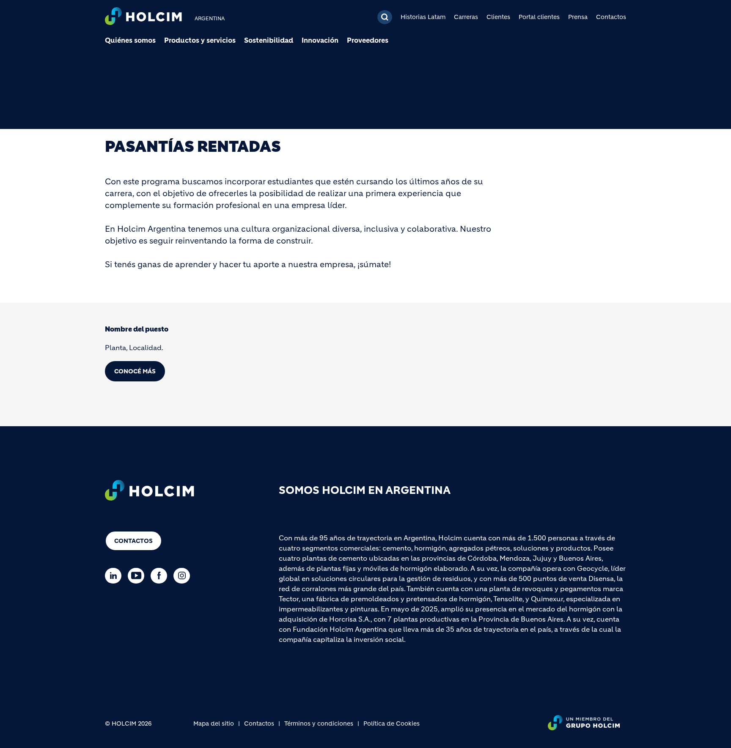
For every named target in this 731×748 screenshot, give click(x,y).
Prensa (578, 17)
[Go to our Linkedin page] (115, 576)
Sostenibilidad (268, 40)
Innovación (320, 40)
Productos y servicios (200, 40)
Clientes (498, 17)
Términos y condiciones (318, 723)
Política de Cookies (391, 723)
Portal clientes (539, 17)
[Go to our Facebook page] (161, 576)
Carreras (466, 17)
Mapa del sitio (213, 723)
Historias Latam (423, 17)
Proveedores (367, 40)
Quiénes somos (130, 40)
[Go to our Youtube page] (138, 576)
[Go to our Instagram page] (183, 576)
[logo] (143, 17)
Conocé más (135, 371)
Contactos (611, 17)
